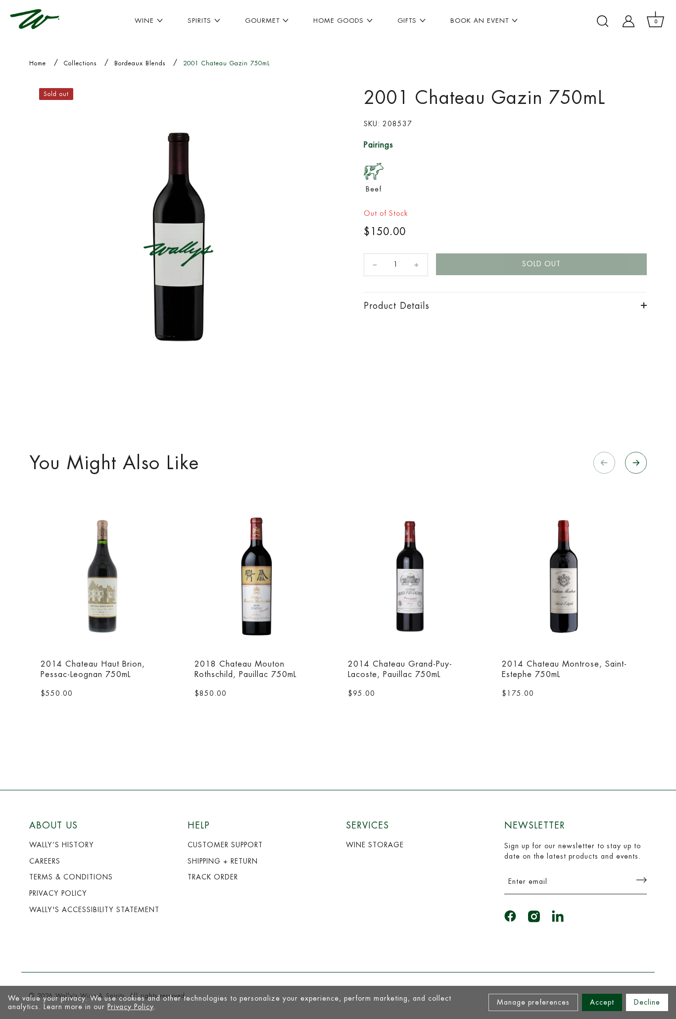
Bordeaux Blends (139, 63)
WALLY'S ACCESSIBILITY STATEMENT (94, 909)
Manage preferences (533, 1002)
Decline (647, 1002)
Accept (602, 1002)
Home (37, 63)
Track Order (213, 877)
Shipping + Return (223, 861)
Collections (80, 63)
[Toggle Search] (603, 21)
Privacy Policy (130, 1006)
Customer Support (225, 844)
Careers (44, 861)
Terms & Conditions (71, 877)
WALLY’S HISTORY (61, 844)
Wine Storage (375, 844)
